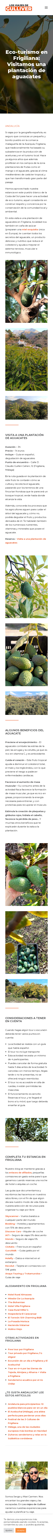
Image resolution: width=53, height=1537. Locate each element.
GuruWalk (10, 1250)
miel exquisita (30, 229)
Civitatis (9, 1246)
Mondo (9, 1239)
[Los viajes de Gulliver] (18, 7)
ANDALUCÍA (12, 126)
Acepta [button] (20, 1530)
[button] (46, 7)
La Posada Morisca (18, 1321)
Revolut (9, 1265)
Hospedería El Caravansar (22, 1313)
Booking (10, 1223)
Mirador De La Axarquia (21, 1298)
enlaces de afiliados (20, 1172)
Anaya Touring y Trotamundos (22, 1273)
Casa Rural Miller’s (18, 1309)
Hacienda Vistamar (18, 1325)
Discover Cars (13, 1231)
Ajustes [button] (8, 1530)
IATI (7, 1235)
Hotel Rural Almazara (20, 1294)
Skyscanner (12, 1216)
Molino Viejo (15, 1329)
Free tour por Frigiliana (21, 1349)
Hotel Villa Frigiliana (19, 1306)
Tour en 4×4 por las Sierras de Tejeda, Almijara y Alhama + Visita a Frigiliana (27, 1372)
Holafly (9, 1258)
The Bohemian (16, 1302)
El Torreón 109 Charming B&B (25, 1317)
